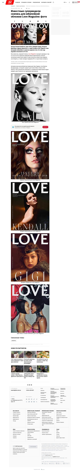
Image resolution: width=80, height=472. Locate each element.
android (45, 463)
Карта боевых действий (32, 414)
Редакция (42, 390)
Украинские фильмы (17, 432)
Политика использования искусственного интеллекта (53, 392)
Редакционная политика (43, 393)
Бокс (57, 430)
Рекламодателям (44, 399)
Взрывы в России (31, 422)
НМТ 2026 (29, 435)
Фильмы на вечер (16, 434)
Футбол (58, 432)
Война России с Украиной (33, 410)
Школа (28, 434)
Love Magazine (32, 54)
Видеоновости (16, 417)
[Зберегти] (45, 21)
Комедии (15, 436)
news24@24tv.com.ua (16, 390)
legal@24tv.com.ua (56, 456)
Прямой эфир (16, 415)
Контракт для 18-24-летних (47, 418)
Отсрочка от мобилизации (47, 420)
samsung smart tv (66, 463)
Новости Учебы (31, 429)
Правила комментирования (54, 403)
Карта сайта (62, 400)
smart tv (59, 463)
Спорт (57, 429)
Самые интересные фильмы (18, 430)
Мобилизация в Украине (48, 410)
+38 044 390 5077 (30, 390)
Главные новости (16, 412)
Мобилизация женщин (46, 417)
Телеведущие (43, 397)
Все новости (16, 410)
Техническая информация (62, 389)
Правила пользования (45, 401)
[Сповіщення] (69, 2)
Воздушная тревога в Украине (33, 417)
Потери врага (30, 424)
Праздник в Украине (26, 2)
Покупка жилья (45, 432)
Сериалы (15, 437)
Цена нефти (58, 412)
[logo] (10, 2)
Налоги (57, 420)
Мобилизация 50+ (45, 415)
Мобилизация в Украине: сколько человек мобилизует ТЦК (48, 424)
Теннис (57, 434)
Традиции (17, 2)
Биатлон (58, 436)
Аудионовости (16, 419)
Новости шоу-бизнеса (20, 6)
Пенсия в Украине (60, 422)
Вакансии (62, 393)
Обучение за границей (32, 439)
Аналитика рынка (45, 430)
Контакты (62, 391)
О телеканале (43, 395)
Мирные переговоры (31, 415)
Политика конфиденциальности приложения (54, 396)
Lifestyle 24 (13, 6)
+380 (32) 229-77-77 (48, 455)
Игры (61, 402)
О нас (42, 388)
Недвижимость (45, 429)
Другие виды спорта (60, 437)
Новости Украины (16, 414)
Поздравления (36, 2)
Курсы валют (59, 414)
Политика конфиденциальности (54, 389)
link (27, 399)
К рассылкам (33, 446)
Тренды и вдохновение (46, 434)
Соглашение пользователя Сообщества (53, 400)
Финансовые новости (60, 415)
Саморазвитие (30, 437)
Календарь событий (46, 2)
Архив (61, 398)
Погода (14, 420)
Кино (14, 429)
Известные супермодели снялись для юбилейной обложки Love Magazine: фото (37, 6)
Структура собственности (63, 396)
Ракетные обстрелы (31, 412)
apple (52, 463)
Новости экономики (61, 410)
